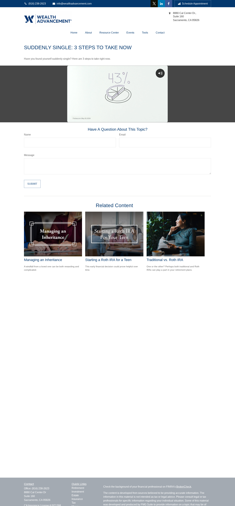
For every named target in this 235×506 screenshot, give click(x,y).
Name (27, 134)
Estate (75, 495)
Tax (74, 502)
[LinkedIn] (161, 3)
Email (122, 134)
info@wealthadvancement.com (74, 3)
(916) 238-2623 (40, 488)
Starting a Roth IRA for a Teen (108, 260)
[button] (74, 32)
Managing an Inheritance (43, 260)
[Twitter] (154, 3)
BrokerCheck (183, 486)
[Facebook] (168, 3)
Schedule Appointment (195, 3)
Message (29, 155)
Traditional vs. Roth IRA (165, 260)
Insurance (77, 499)
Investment (78, 491)
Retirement (78, 488)
